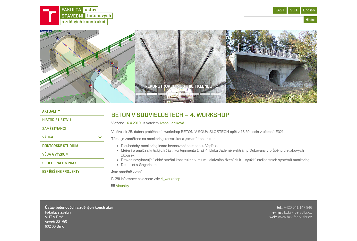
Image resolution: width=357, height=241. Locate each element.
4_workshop (170, 179)
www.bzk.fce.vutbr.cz (295, 217)
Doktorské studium (60, 146)
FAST (279, 10)
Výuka (47, 137)
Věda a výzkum (55, 154)
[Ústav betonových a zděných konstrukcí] (107, 15)
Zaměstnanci (54, 128)
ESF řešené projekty (60, 171)
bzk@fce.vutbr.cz (298, 212)
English (309, 10)
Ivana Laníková (172, 123)
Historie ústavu (56, 120)
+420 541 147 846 (298, 207)
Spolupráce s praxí (59, 163)
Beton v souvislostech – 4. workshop (170, 114)
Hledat (310, 20)
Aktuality (51, 111)
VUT (294, 10)
